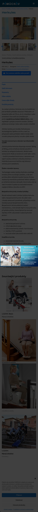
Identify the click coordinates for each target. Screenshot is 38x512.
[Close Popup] (37, 246)
